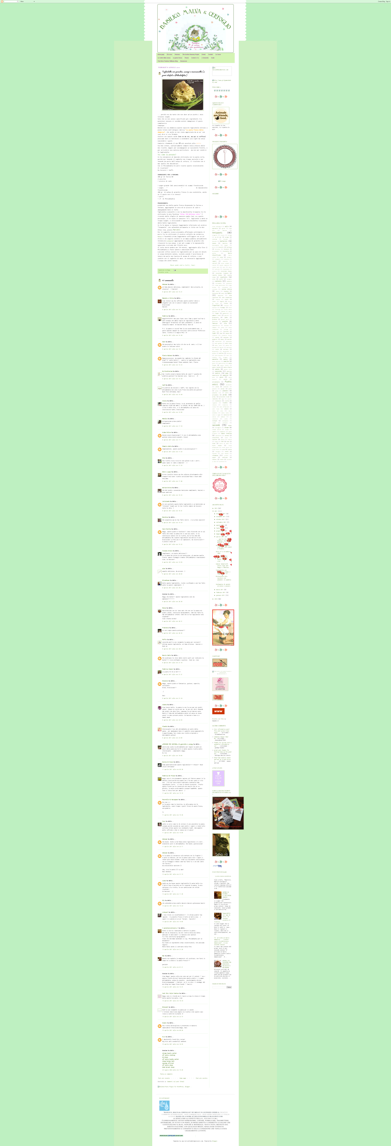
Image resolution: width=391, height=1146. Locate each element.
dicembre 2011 (221, 513)
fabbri (214, 301)
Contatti (210, 55)
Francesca (165, 627)
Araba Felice (166, 432)
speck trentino (226, 433)
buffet (214, 253)
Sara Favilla (166, 529)
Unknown (164, 284)
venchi (226, 451)
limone (227, 333)
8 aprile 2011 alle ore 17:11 (172, 440)
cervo (230, 267)
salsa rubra (225, 412)
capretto (225, 261)
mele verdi (218, 345)
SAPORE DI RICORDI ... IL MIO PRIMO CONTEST (226, 894)
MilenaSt (165, 1007)
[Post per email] (174, 270)
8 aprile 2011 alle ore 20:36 (172, 633)
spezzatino (218, 435)
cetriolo (217, 269)
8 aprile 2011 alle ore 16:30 (172, 335)
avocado (225, 239)
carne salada (225, 263)
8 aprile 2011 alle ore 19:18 (172, 522)
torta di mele (224, 443)
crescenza (225, 287)
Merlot (222, 347)
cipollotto (223, 277)
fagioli (222, 301)
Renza (164, 608)
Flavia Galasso (167, 355)
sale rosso (215, 408)
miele (217, 349)
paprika (226, 361)
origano (225, 357)
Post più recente (164, 1078)
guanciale (215, 321)
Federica (165, 316)
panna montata (216, 361)
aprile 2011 (220, 536)
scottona (225, 422)
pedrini (217, 373)
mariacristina (167, 487)
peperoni (225, 375)
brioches (217, 249)
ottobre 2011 (221, 519)
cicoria (214, 271)
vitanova (215, 455)
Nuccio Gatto (166, 655)
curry (222, 293)
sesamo (227, 429)
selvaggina (218, 427)
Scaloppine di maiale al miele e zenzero (223, 585)
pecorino (229, 371)
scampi (214, 422)
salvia (214, 416)
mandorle (214, 339)
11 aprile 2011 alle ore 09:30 (172, 769)
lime (221, 333)
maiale (217, 337)
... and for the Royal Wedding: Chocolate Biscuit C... (223, 540)
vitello (226, 455)
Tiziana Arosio (167, 551)
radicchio (215, 398)
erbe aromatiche (227, 297)
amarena (225, 230)
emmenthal (220, 295)
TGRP (222, 441)
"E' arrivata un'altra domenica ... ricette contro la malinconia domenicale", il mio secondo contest (221, 941)
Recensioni (183, 61)
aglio (227, 226)
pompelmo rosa (216, 392)
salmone (226, 408)
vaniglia (217, 451)
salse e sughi (216, 414)
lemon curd (215, 331)
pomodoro (225, 391)
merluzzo (229, 347)
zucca (221, 459)
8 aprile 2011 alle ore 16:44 (172, 378)
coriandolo (218, 283)
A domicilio (205, 58)
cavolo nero (215, 267)
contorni (229, 281)
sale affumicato (224, 406)
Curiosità (215, 293)
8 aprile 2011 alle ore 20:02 (172, 574)
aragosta (214, 235)
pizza (217, 386)
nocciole (229, 353)
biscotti (221, 247)
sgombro (214, 431)
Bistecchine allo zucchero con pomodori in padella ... (223, 579)
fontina (214, 307)
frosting (217, 309)
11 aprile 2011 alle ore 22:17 (172, 846)
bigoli (226, 245)
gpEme (226, 317)
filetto (226, 303)
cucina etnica (227, 289)
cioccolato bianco (226, 271)
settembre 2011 (221, 522)
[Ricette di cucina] (218, 714)
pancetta (215, 359)
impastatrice (216, 325)
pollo (230, 388)
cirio (213, 279)
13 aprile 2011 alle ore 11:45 (172, 894)
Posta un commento (166, 1074)
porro (226, 392)
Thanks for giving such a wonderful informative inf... (222, 744)
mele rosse (228, 343)
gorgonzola (215, 317)
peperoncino (215, 375)
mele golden (218, 343)
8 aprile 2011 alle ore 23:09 (172, 738)
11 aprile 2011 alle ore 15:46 (172, 815)
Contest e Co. (195, 58)
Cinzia (164, 401)
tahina (222, 439)
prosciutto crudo (224, 396)
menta (227, 345)
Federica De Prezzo (168, 775)
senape (226, 427)
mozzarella (215, 351)
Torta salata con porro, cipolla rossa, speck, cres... (221, 558)
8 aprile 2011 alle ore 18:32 (172, 495)
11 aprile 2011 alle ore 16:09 (172, 832)
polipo (222, 388)
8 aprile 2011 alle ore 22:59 (172, 720)
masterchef (218, 341)
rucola (214, 406)
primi (166, 272)
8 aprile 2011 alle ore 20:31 (172, 621)
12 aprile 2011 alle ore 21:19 (172, 874)
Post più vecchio (201, 1078)
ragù (222, 398)
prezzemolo (215, 394)
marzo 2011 (220, 589)
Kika (163, 458)
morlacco (226, 349)
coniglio (229, 279)
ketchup (226, 325)
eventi (226, 299)
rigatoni (214, 402)
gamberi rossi (216, 315)
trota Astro (225, 447)
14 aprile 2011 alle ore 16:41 (172, 987)
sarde (225, 418)
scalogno (214, 420)
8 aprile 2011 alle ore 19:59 (172, 562)
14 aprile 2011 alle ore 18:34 (172, 1001)
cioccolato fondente (222, 273)
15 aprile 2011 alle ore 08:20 (172, 1030)
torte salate (217, 445)
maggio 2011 (220, 534)
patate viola (228, 369)
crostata (214, 289)
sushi (226, 437)
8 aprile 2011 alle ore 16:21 (172, 292)
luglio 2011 (220, 528)
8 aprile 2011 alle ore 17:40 (172, 481)
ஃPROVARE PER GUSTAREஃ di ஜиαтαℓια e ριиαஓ (177, 744)
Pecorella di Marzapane (170, 799)
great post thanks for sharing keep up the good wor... (222, 751)
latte (222, 327)
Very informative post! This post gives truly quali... (222, 730)
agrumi (223, 228)
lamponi (214, 327)
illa (225, 323)
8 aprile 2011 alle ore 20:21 (172, 588)
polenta (214, 388)
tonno (213, 443)
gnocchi (227, 315)
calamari (229, 257)
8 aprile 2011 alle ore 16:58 (172, 412)
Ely (163, 900)
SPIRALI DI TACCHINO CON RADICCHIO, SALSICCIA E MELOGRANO (226, 964)
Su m (163, 1037)
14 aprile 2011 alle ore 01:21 (172, 967)
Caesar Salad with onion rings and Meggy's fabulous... (223, 565)
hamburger (215, 323)
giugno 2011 (220, 531)
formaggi (222, 307)
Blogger (214, 1141)
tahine (230, 439)
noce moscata (219, 355)
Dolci (230, 293)
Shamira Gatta (167, 446)
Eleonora (165, 681)
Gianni (164, 1023)
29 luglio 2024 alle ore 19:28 (172, 1070)
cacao (221, 257)
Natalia (164, 418)
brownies (226, 249)
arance (222, 235)
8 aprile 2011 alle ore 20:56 (172, 649)
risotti (225, 403)
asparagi (214, 239)
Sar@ (163, 385)
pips (163, 568)
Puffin (164, 639)
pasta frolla (224, 365)
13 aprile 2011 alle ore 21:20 (172, 949)
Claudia (164, 726)
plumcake (226, 386)
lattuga (226, 329)
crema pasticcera (220, 285)
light (214, 333)
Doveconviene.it (223, 673)
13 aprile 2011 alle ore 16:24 (172, 906)
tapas (216, 441)
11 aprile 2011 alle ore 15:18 (172, 793)
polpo (216, 390)
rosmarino (225, 404)
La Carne (218, 55)
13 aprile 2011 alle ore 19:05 (172, 921)
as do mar (218, 237)
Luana (164, 880)
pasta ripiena (216, 367)
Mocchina (165, 517)
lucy (163, 821)
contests (218, 281)
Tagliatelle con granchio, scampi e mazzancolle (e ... (223, 571)
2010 (216, 599)
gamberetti (226, 313)
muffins (221, 353)
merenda (214, 347)
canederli (218, 259)
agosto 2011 (220, 525)
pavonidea (218, 371)
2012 (216, 508)
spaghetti (222, 431)
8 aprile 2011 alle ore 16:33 (172, 365)
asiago (227, 237)
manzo (222, 339)
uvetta (230, 449)
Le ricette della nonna (164, 58)
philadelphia (216, 382)
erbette (218, 299)
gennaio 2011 (221, 595)
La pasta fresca (177, 58)
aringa (230, 235)
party (213, 363)
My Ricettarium (167, 371)
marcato (229, 339)
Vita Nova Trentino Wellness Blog (168, 61)
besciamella (215, 245)
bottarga (229, 247)
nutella (214, 357)
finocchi (226, 305)
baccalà (214, 241)
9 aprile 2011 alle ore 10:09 (172, 755)
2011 (216, 511)
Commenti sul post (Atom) (175, 1081)
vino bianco (224, 453)
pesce (221, 377)
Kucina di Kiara (167, 762)
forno (230, 307)
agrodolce (215, 228)
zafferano (225, 457)
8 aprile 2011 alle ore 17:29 (172, 451)
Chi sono (169, 55)
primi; (214, 396)
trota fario (215, 449)
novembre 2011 (221, 516)
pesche (225, 379)
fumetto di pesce (226, 311)
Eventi (203, 55)
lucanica (214, 335)
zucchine (221, 461)
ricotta (227, 400)
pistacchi (229, 384)
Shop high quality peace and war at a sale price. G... (222, 759)
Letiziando (165, 501)
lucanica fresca (227, 335)
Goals (212, 58)
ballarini (223, 241)
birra (213, 247)
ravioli (229, 398)
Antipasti (217, 232)
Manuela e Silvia (168, 298)
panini (226, 359)
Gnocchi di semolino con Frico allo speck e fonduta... (224, 547)
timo (228, 441)
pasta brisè (222, 363)
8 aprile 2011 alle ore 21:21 (172, 674)
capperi (214, 261)
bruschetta (226, 251)
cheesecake (226, 269)
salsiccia (226, 414)
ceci (224, 267)
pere (213, 377)
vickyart (165, 912)
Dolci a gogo (166, 472)
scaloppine (225, 420)
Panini (187, 58)
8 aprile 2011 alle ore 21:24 (172, 698)
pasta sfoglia (228, 367)
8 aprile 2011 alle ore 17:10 (172, 426)
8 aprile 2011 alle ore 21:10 (172, 662)
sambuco (223, 416)
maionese (226, 337)
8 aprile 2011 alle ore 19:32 (172, 544)
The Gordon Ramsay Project (190, 55)
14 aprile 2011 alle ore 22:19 (172, 1016)
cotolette (229, 283)
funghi (217, 313)
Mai (163, 956)
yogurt (214, 457)
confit (221, 279)
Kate (163, 342)
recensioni (218, 400)
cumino (217, 291)
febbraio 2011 (221, 592)
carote (214, 265)
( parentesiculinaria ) (170, 928)
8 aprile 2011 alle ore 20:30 (172, 601)
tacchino (214, 439)
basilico (225, 243)
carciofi (214, 263)
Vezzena (214, 453)
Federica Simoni (167, 669)
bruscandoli (215, 251)
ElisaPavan (165, 580)
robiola (214, 404)
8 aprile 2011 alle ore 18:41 (172, 511)
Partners (177, 55)
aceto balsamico (217, 226)
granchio (214, 319)
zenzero (214, 459)
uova (223, 449)
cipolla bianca (217, 275)
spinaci (227, 435)
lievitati (226, 331)
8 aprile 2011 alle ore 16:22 (172, 309)
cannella (226, 259)
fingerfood (215, 305)
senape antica (216, 429)
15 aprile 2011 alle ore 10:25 (172, 1044)
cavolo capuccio (224, 265)
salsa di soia (217, 410)
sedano (230, 425)
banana (214, 243)
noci (227, 355)
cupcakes (226, 291)
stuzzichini (215, 437)
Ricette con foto (218, 719)
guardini (225, 321)
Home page (161, 55)
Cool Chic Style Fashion (170, 993)
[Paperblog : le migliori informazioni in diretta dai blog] (217, 867)
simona (164, 704)
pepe (226, 373)
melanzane (229, 341)
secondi (216, 425)
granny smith (225, 319)
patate (217, 369)
